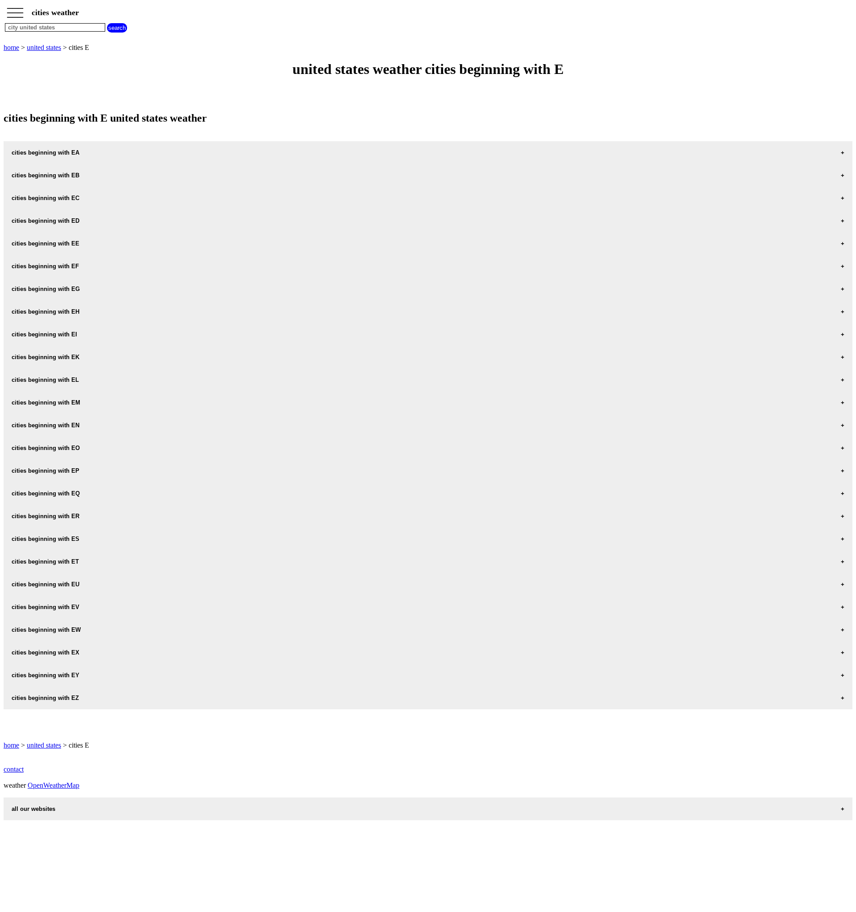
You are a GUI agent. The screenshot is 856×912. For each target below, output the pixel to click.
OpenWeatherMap (53, 785)
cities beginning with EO (46, 448)
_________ (15, 9)
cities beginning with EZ (45, 698)
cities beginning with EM (46, 402)
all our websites (33, 809)
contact (14, 769)
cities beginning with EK (45, 357)
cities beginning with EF (45, 266)
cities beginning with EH (45, 311)
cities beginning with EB (45, 175)
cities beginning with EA (45, 152)
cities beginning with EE (45, 243)
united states (44, 47)
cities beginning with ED (45, 220)
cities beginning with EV (45, 607)
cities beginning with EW (46, 629)
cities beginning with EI (44, 334)
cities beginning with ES (45, 539)
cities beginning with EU (45, 584)
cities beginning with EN (45, 425)
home (11, 47)
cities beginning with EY (45, 675)
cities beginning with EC (45, 198)
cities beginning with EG (46, 289)
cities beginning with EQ (46, 493)
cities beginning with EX (45, 652)
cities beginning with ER (45, 516)
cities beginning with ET (45, 561)
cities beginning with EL (45, 379)
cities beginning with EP (45, 470)
